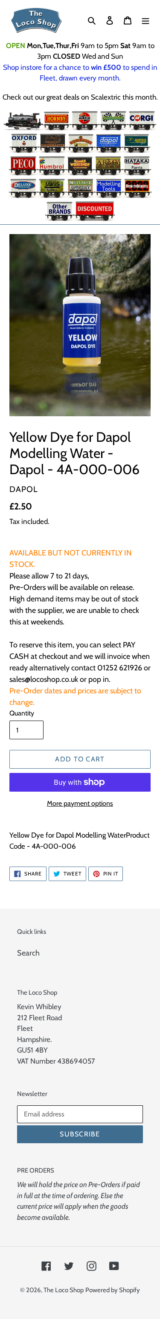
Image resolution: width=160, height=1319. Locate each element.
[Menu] (145, 20)
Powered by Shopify (112, 1290)
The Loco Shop (64, 1290)
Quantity (21, 713)
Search (28, 953)
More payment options (80, 803)
